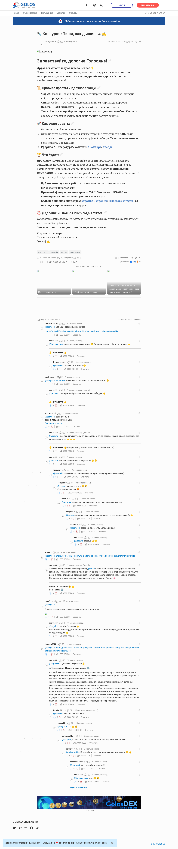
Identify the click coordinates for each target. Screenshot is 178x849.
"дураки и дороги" (53, 423)
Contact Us (159, 843)
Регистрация (147, 5)
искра (64, 252)
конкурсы (71, 41)
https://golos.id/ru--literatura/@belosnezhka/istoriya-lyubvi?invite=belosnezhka (81, 331)
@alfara (91, 568)
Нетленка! (61, 380)
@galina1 (88, 201)
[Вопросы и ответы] (94, 5)
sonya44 (54, 252)
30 (139, 258)
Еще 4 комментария (79, 787)
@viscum (53, 436)
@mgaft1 (129, 201)
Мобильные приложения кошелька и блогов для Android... (93, 21)
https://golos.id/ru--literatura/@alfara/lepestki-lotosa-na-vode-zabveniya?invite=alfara (95, 556)
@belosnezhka (56, 344)
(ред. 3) (78, 390)
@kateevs (115, 201)
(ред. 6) (122, 41)
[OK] (137, 261)
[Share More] (140, 261)
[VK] (134, 261)
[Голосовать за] (38, 262)
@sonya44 (50, 327)
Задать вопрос (156, 13)
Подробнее (89, 810)
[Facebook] (131, 261)
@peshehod (54, 393)
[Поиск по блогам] (101, 5)
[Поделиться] (116, 258)
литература (75, 252)
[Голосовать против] (45, 262)
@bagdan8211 (55, 663)
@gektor (101, 201)
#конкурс (94, 147)
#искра (108, 147)
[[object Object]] (132, 258)
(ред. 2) (78, 432)
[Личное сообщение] (61, 41)
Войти (122, 5)
